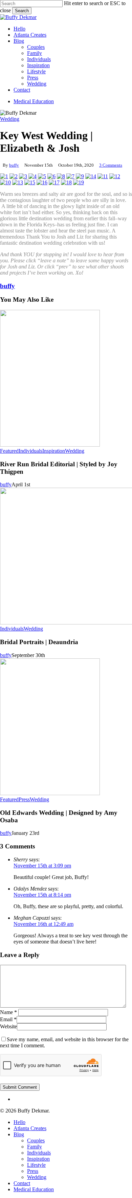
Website (8, 1026)
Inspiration (53, 451)
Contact (22, 1183)
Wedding (9, 119)
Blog (19, 1134)
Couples (36, 1140)
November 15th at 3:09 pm (42, 865)
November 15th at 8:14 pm (42, 895)
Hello (19, 1122)
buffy (14, 165)
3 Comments (110, 165)
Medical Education (34, 1189)
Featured (9, 451)
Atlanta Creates (30, 1128)
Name (8, 1012)
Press (24, 799)
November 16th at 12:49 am (43, 924)
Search (22, 10)
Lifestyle (36, 1165)
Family (34, 1146)
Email (8, 1019)
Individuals (30, 451)
